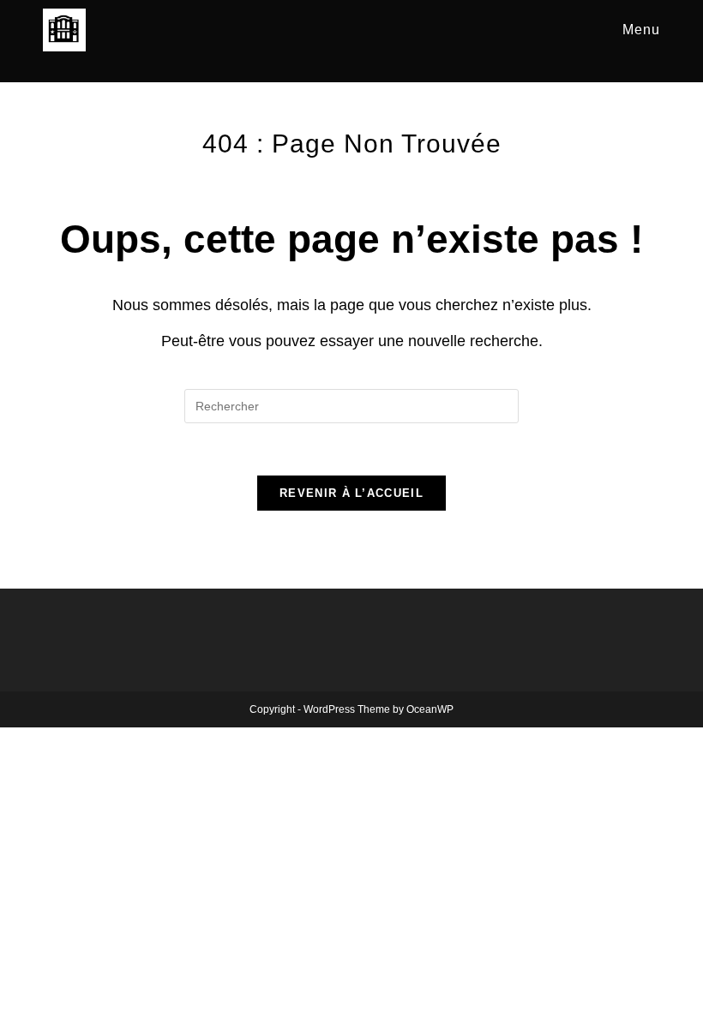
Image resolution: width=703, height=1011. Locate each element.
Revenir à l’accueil (351, 493)
